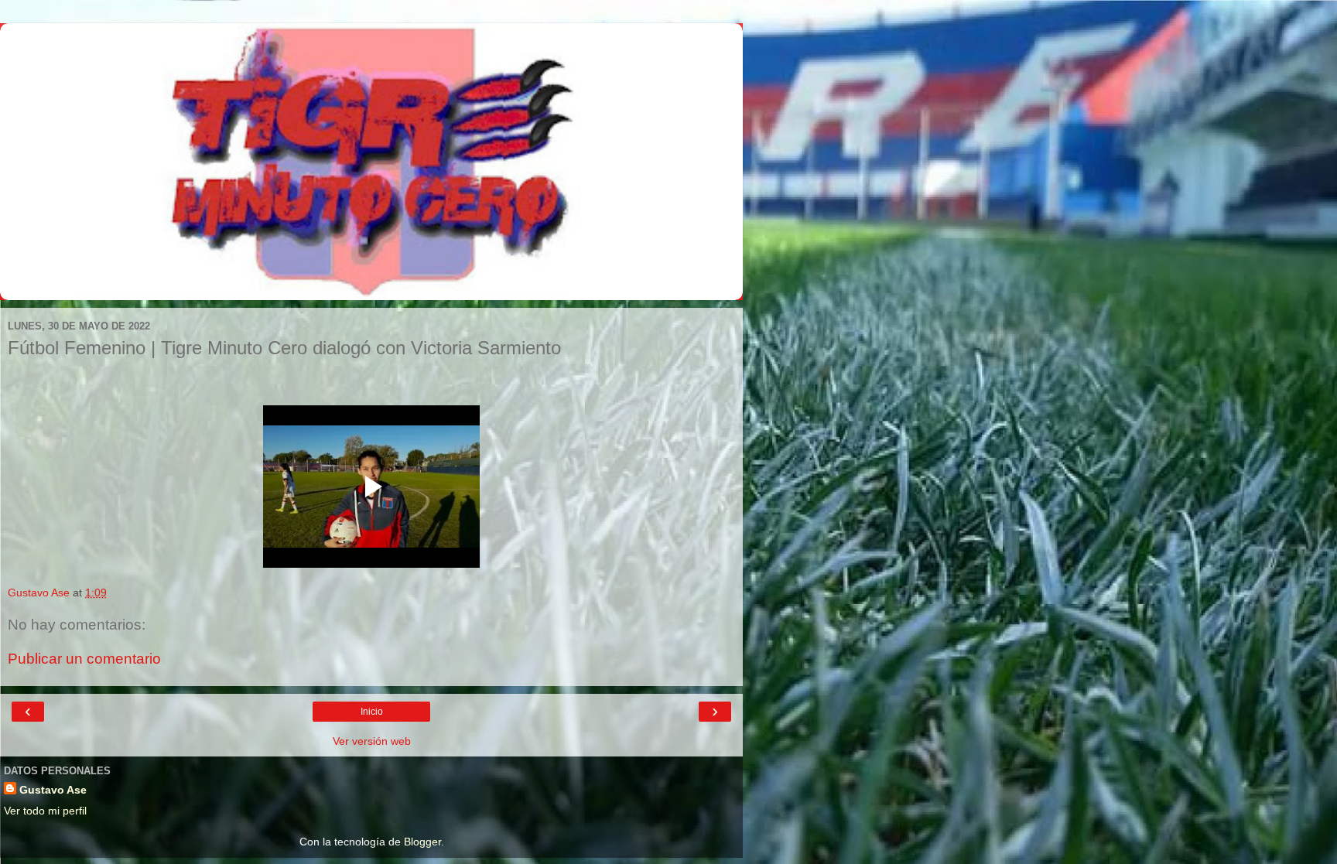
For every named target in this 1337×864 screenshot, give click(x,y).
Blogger (422, 841)
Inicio (372, 711)
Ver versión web (372, 741)
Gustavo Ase (53, 790)
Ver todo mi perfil (45, 810)
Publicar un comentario (84, 659)
